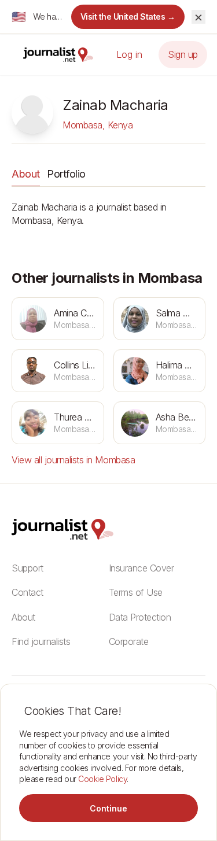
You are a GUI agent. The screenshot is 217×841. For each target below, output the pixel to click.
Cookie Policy (102, 779)
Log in (129, 54)
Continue (108, 808)
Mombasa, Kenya (97, 125)
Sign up (183, 54)
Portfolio (66, 174)
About (26, 174)
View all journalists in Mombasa (73, 460)
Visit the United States (128, 16)
